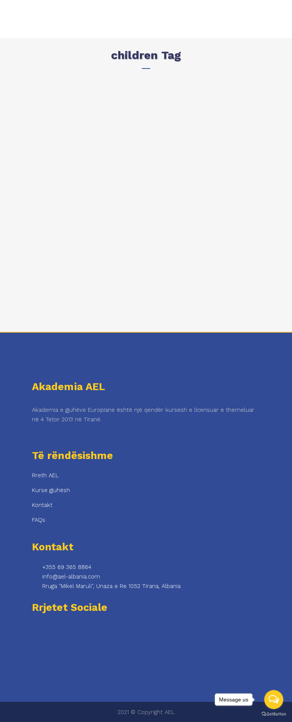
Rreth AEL (45, 475)
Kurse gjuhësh (51, 490)
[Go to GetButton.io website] (274, 714)
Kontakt (42, 505)
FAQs (38, 519)
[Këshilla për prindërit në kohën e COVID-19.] (191, 110)
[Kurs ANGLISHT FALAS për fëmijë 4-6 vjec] (85, 135)
